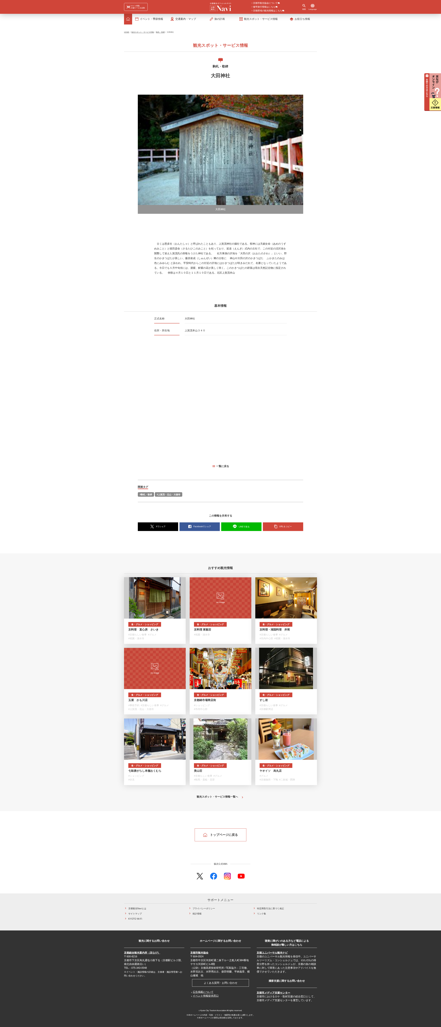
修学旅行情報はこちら (264, 7)
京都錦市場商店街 (205, 700)
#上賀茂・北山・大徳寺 (168, 494)
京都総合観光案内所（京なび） (142, 952)
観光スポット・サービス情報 (142, 32)
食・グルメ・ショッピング (144, 624)
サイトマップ (135, 913)
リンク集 (261, 913)
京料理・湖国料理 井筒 (275, 629)
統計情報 (197, 913)
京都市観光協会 (199, 952)
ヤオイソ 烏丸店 (271, 770)
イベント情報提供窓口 (206, 995)
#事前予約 (133, 705)
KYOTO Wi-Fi (135, 919)
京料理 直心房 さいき (143, 629)
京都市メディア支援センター (273, 992)
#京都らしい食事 (137, 634)
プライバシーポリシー (204, 908)
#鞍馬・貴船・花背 (204, 779)
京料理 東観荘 (202, 629)
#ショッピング (202, 705)
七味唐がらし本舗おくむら (144, 770)
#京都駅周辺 (266, 709)
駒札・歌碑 (160, 32)
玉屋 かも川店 (138, 700)
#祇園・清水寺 (136, 638)
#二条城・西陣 (287, 779)
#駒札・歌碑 (146, 494)
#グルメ (152, 634)
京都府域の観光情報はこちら (267, 10)
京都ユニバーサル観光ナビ (272, 952)
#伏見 (131, 779)
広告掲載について (203, 991)
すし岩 (264, 700)
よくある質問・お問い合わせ (220, 982)
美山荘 (198, 770)
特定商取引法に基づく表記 (270, 908)
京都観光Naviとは (137, 908)
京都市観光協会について (265, 3)
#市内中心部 (266, 638)
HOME (126, 32)
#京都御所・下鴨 (269, 779)
